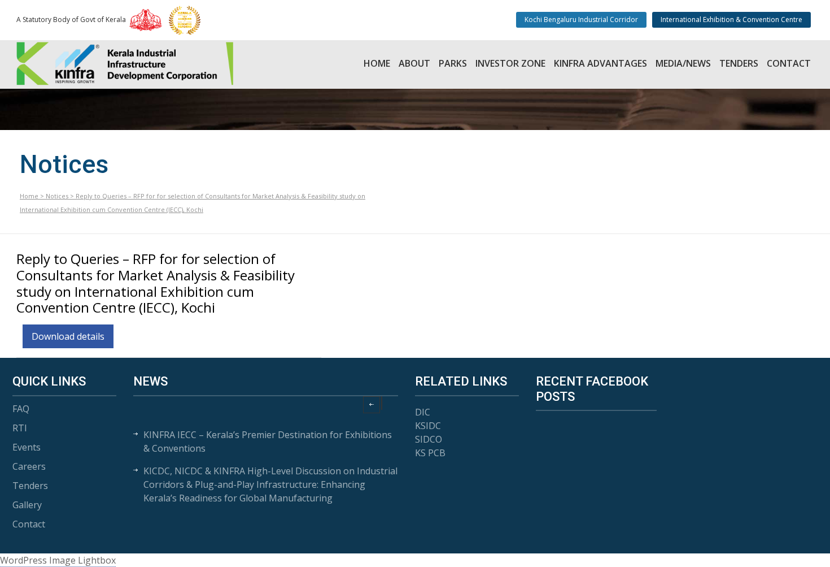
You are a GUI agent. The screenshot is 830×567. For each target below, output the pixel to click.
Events (26, 447)
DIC (422, 412)
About (414, 63)
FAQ (20, 408)
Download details (68, 336)
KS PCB (430, 453)
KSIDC (428, 425)
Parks (453, 63)
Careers (29, 466)
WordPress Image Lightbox (58, 560)
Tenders (738, 63)
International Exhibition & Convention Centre (731, 19)
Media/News (683, 63)
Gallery (27, 505)
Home (377, 63)
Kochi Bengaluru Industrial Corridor (581, 19)
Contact (789, 63)
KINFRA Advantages (600, 63)
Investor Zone (510, 63)
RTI (19, 428)
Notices (57, 196)
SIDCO (428, 439)
